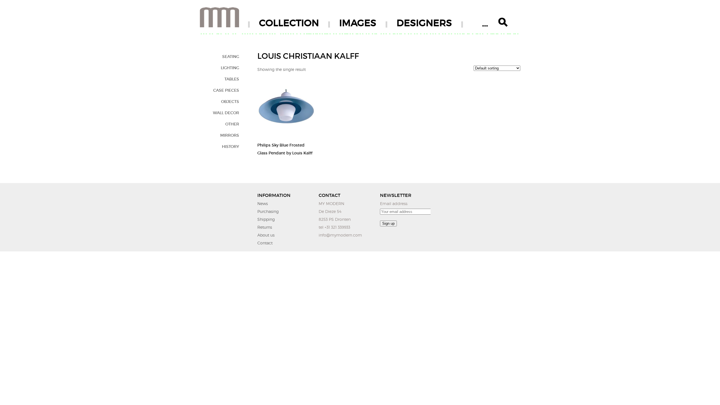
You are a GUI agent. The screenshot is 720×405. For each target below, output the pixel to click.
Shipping (266, 219)
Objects (230, 101)
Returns (264, 227)
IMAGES (357, 23)
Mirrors (229, 135)
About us (265, 235)
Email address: (394, 203)
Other (232, 124)
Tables (231, 79)
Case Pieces (226, 90)
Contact (265, 242)
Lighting (230, 67)
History (230, 146)
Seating (230, 56)
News (262, 203)
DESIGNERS (424, 23)
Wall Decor (226, 112)
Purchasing (268, 211)
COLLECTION (289, 23)
